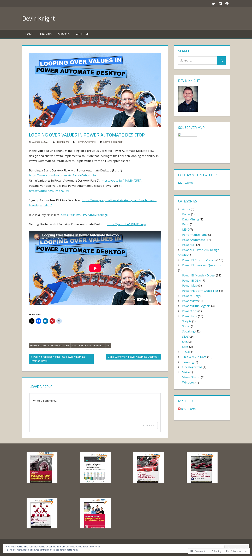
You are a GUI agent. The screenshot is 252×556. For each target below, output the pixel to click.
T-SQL (186, 352)
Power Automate (86, 141)
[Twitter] (214, 3)
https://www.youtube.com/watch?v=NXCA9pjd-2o (62, 175)
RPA (108, 345)
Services (64, 34)
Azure (186, 209)
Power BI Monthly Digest (198, 275)
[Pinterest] (227, 3)
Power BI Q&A (191, 280)
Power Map (190, 285)
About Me (82, 34)
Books (186, 214)
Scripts (186, 321)
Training (46, 34)
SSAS (185, 336)
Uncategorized (192, 367)
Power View (190, 301)
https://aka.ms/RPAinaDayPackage (84, 215)
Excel (185, 224)
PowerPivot (189, 316)
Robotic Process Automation (87, 345)
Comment (148, 425)
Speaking (188, 331)
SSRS (185, 347)
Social (186, 326)
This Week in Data (194, 357)
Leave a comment (113, 141)
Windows (188, 382)
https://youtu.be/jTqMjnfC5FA (121, 180)
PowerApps (190, 311)
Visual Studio (191, 377)
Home (29, 34)
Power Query (191, 296)
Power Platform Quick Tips (200, 291)
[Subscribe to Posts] (179, 409)
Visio (185, 372)
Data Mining (190, 219)
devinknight (62, 141)
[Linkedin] (220, 3)
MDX (185, 229)
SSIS (185, 342)
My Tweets (185, 183)
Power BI (188, 245)
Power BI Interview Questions (201, 265)
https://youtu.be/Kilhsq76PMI (49, 191)
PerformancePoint (194, 235)
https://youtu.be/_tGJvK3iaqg (126, 224)
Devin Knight (38, 18)
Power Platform (60, 345)
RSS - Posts (188, 409)
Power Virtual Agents (196, 306)
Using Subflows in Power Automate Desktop (131, 357)
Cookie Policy (71, 549)
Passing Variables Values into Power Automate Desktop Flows (57, 359)
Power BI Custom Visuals (199, 260)
